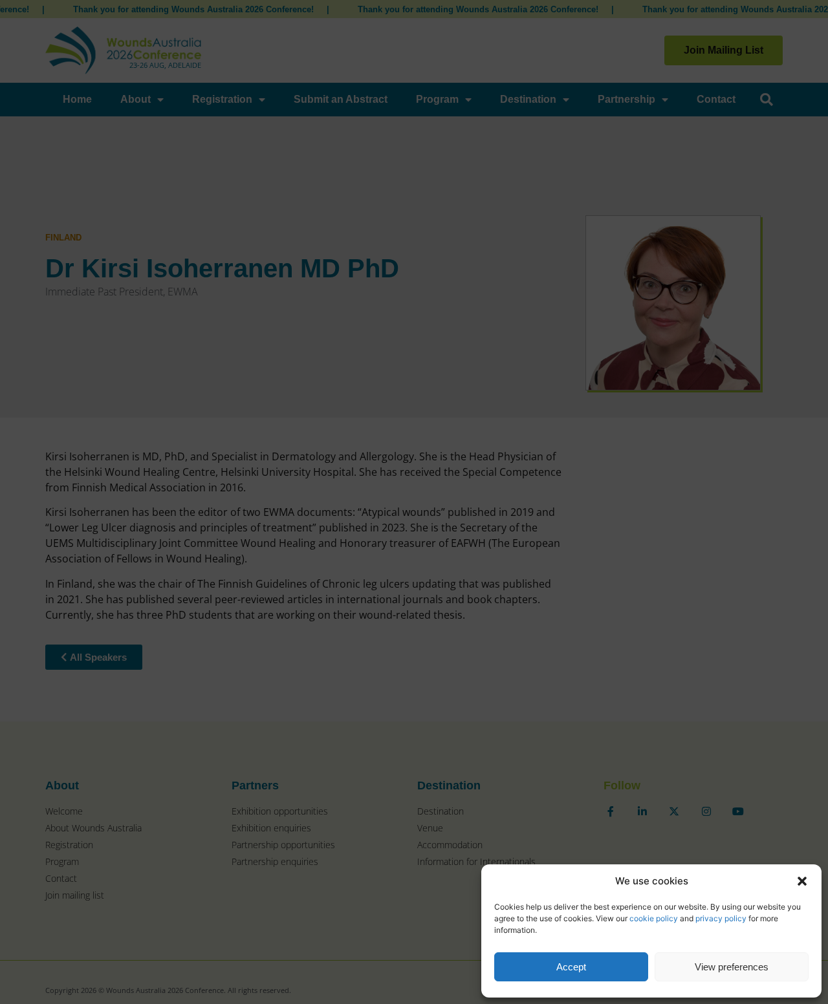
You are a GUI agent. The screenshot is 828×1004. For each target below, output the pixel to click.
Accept (571, 966)
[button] (802, 881)
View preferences (731, 966)
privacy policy (720, 918)
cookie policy (653, 918)
